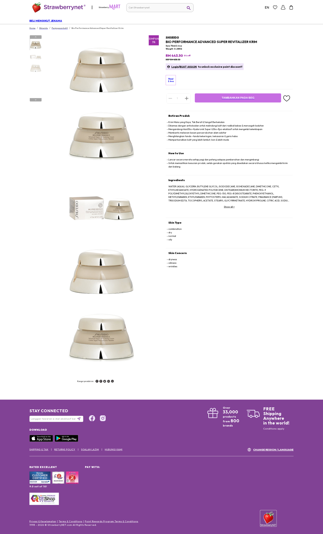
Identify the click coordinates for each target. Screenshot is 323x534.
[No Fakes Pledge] (72, 481)
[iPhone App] (42, 440)
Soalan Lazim (90, 449)
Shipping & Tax (38, 449)
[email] (108, 382)
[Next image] (36, 99)
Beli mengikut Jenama (45, 20)
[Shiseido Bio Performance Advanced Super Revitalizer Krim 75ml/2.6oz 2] (35, 56)
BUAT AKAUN (188, 66)
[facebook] (97, 382)
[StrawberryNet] (57, 7)
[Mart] (109, 8)
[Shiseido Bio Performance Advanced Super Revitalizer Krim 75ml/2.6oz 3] (35, 67)
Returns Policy (64, 449)
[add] (186, 98)
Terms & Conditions (70, 521)
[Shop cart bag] (291, 7)
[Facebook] (92, 419)
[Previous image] (36, 37)
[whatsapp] (112, 382)
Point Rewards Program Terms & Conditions (111, 521)
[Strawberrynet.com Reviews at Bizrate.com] (39, 482)
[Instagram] (102, 419)
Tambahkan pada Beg (238, 97)
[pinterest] (100, 382)
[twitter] (104, 382)
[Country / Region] (267, 7)
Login (174, 66)
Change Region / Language (273, 449)
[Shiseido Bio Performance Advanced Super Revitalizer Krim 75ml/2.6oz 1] (35, 44)
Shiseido (172, 37)
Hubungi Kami (113, 449)
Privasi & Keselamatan (42, 521)
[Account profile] (283, 7)
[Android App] (67, 440)
